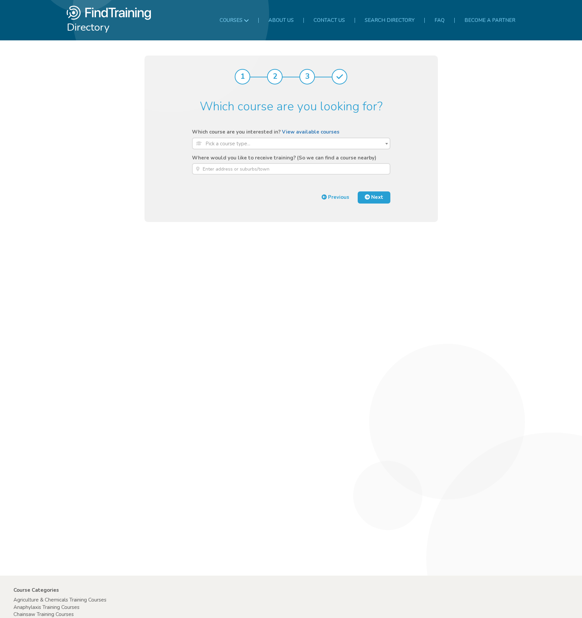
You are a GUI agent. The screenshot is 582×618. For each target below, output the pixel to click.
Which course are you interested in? (266, 132)
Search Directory (390, 20)
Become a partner (489, 20)
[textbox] (296, 143)
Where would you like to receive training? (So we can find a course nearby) (284, 157)
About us (281, 20)
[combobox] (291, 143)
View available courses (311, 132)
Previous (338, 197)
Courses (231, 20)
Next (376, 197)
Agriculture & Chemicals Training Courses (59, 599)
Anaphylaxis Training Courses (46, 607)
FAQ (439, 20)
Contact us (329, 20)
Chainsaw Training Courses (43, 614)
